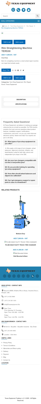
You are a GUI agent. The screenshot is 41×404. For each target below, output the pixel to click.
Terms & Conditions (9, 345)
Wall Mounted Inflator (20, 256)
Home (5, 26)
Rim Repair (30, 26)
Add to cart (7, 42)
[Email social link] (15, 70)
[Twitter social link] (23, 70)
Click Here (13, 335)
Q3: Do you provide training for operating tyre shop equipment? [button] (20, 168)
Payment (6, 354)
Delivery (5, 351)
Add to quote (19, 42)
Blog (4, 357)
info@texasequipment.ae (12, 304)
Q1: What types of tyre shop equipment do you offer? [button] (20, 142)
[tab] (21, 99)
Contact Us (6, 360)
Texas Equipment (11, 84)
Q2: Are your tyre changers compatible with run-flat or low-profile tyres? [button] (20, 161)
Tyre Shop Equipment (16, 26)
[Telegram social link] (18, 70)
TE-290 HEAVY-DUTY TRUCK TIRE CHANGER (20, 245)
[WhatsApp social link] (13, 70)
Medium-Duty (20, 234)
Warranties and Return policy (12, 348)
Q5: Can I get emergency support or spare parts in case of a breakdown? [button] (20, 181)
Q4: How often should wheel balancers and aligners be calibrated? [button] (20, 174)
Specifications (21, 104)
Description (21, 99)
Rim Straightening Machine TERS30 (12, 28)
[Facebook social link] (21, 70)
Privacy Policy (7, 343)
